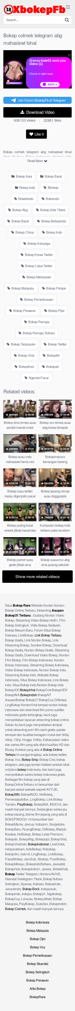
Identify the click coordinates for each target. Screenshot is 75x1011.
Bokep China (24, 232)
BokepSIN (12, 794)
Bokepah (52, 366)
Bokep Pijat (56, 310)
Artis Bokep (38, 988)
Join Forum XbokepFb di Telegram (42, 100)
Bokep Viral (26, 355)
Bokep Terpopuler (23, 344)
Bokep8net (26, 366)
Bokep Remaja (38, 321)
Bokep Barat (53, 176)
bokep (22, 769)
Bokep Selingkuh (38, 972)
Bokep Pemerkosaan (38, 299)
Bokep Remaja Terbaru (38, 333)
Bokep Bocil (30, 888)
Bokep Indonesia (37, 922)
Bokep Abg (19, 209)
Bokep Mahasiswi (38, 277)
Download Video (40, 112)
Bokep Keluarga (38, 243)
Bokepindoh (28, 694)
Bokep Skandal (37, 963)
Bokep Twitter (57, 344)
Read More (35, 160)
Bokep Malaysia (22, 288)
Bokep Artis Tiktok (52, 209)
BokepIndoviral (38, 844)
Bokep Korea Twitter (38, 254)
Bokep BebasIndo (53, 221)
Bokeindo (52, 198)
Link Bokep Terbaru (48, 635)
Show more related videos (37, 576)
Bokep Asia (23, 176)
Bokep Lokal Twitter (38, 265)
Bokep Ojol (37, 938)
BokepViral (27, 689)
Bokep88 (52, 355)
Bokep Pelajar (56, 288)
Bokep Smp (30, 759)
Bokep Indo (27, 187)
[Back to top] (67, 1002)
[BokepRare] (34, 9)
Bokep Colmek (15, 908)
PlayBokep (24, 804)
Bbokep (53, 187)
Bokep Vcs (37, 947)
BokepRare (38, 996)
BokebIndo (25, 198)
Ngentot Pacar (38, 377)
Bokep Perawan (24, 310)
